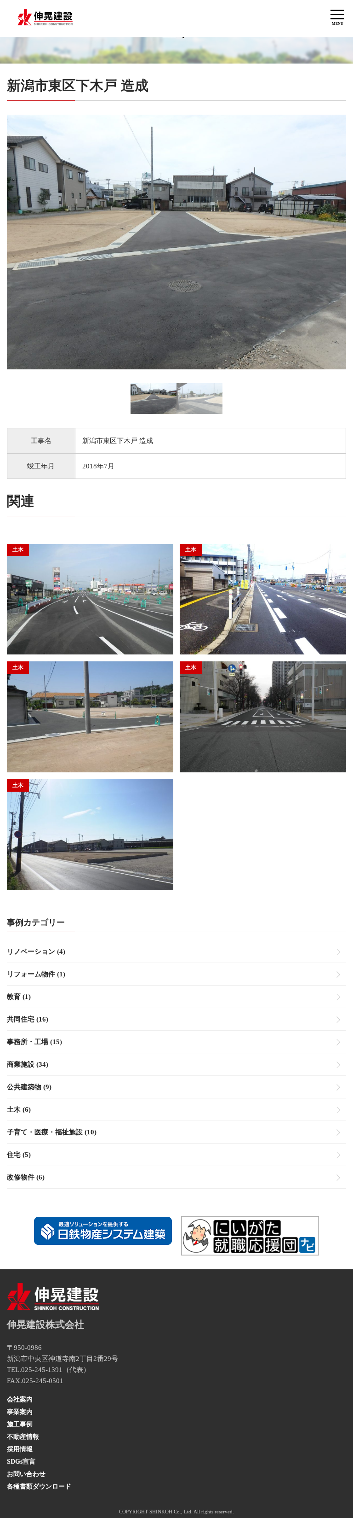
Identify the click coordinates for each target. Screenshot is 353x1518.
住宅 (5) (19, 1154)
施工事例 (20, 1424)
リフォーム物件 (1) (36, 974)
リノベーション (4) (36, 951)
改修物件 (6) (26, 1177)
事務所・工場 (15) (34, 1041)
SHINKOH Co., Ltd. (171, 1511)
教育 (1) (19, 996)
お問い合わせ (26, 1474)
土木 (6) (19, 1109)
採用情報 (20, 1449)
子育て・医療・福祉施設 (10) (52, 1132)
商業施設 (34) (27, 1064)
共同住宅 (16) (27, 1019)
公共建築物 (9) (29, 1087)
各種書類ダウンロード (39, 1486)
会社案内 (20, 1399)
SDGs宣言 (21, 1461)
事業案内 (20, 1411)
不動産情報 (23, 1436)
